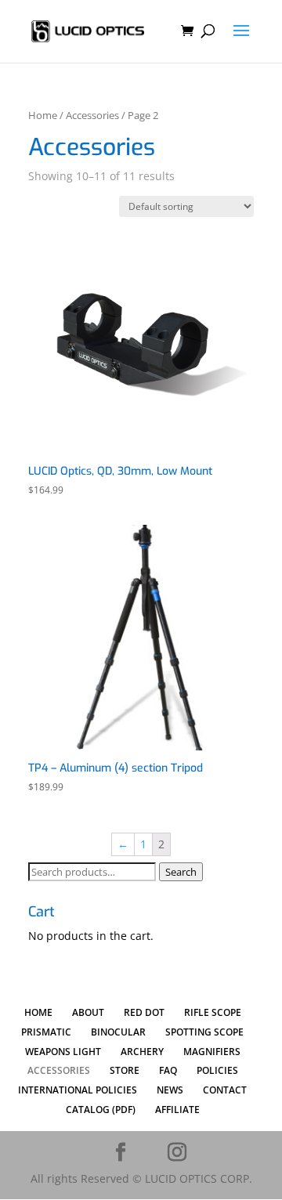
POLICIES (217, 1070)
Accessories (92, 115)
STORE (124, 1070)
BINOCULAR (118, 1032)
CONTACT (225, 1090)
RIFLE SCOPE (212, 1012)
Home (42, 115)
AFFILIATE (177, 1109)
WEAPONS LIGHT (63, 1051)
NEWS (170, 1090)
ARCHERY (142, 1051)
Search (181, 872)
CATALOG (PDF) (101, 1109)
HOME (38, 1012)
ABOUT (88, 1012)
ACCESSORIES (58, 1070)
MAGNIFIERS (211, 1051)
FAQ (168, 1070)
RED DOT (144, 1012)
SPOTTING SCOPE (204, 1032)
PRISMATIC (46, 1032)
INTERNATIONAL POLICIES (77, 1090)
